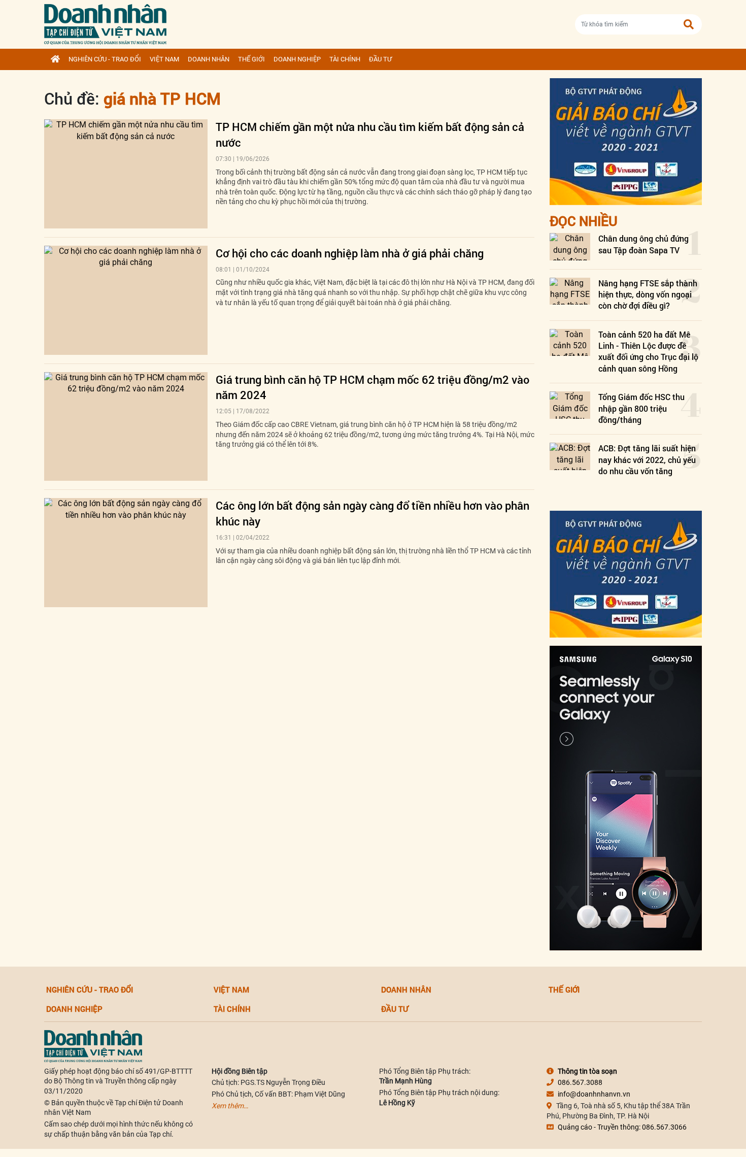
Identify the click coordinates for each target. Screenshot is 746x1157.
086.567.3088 (580, 1082)
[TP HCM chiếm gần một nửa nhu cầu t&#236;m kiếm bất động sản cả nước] (126, 173)
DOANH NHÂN (208, 59)
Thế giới (251, 59)
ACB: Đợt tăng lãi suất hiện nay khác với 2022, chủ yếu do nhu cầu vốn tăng (647, 459)
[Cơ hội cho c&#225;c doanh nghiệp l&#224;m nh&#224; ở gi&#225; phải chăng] (126, 300)
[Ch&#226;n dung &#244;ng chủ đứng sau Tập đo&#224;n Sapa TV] (570, 246)
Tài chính (344, 59)
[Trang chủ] (55, 59)
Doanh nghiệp (297, 59)
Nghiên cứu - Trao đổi (105, 59)
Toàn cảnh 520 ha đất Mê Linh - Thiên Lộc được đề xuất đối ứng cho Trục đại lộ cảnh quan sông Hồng (648, 351)
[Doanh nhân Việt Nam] (93, 1045)
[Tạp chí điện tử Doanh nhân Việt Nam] (105, 22)
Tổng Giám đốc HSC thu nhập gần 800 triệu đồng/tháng (641, 408)
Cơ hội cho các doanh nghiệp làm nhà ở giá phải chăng (350, 253)
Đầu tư (380, 59)
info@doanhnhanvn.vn (594, 1094)
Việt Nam (164, 59)
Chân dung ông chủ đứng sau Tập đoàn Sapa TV (643, 244)
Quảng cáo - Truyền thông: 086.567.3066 (622, 1127)
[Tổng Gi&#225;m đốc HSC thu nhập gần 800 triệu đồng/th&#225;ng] (570, 404)
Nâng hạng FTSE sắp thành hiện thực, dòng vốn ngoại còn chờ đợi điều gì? (647, 294)
